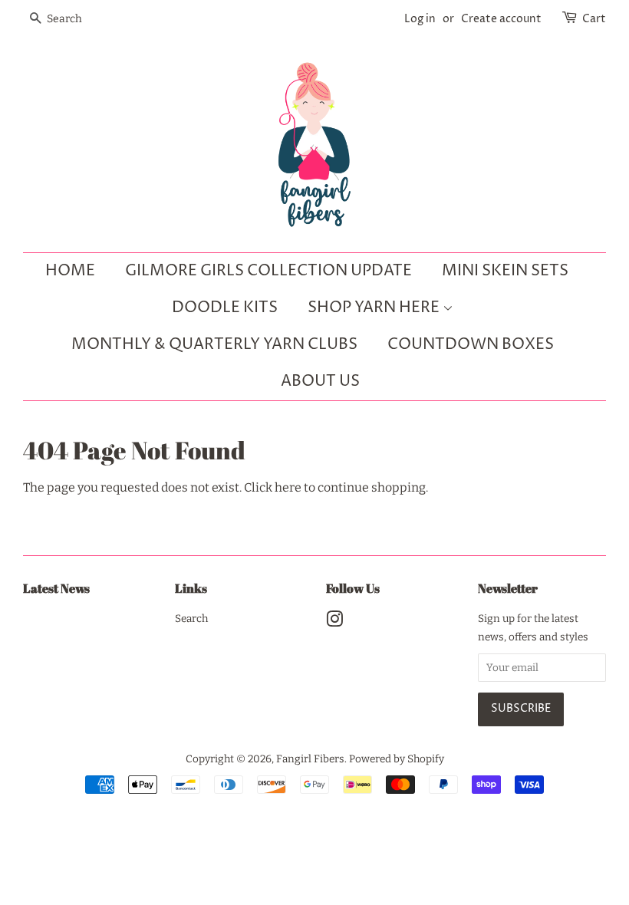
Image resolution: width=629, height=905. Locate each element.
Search (191, 618)
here (288, 487)
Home (70, 271)
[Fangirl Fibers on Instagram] (334, 622)
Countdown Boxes (470, 344)
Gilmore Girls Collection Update (268, 271)
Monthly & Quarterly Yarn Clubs (214, 344)
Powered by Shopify (396, 758)
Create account (501, 19)
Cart (594, 19)
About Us (320, 381)
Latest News (56, 588)
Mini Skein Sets (505, 271)
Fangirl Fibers (310, 758)
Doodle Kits (225, 308)
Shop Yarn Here (375, 308)
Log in (420, 19)
